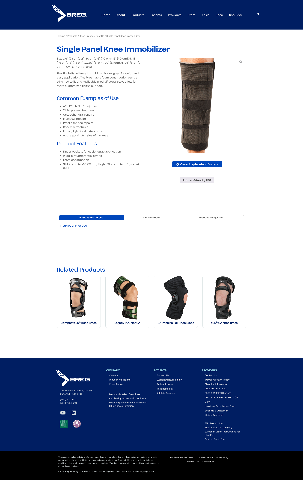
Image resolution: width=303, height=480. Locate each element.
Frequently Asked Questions (124, 394)
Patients (156, 15)
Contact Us (163, 375)
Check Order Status (215, 388)
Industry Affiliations (120, 379)
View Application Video (199, 164)
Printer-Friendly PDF (197, 180)
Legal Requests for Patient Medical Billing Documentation (128, 404)
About (120, 15)
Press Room (116, 384)
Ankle (205, 15)
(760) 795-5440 (68, 402)
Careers (113, 375)
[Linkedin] (73, 413)
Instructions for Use (73, 225)
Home (105, 15)
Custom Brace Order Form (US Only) (221, 399)
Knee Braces (87, 35)
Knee (219, 15)
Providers (174, 15)
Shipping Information (216, 384)
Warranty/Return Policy (169, 379)
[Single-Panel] (197, 105)
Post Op (100, 35)
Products (137, 15)
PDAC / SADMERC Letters (218, 392)
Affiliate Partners (166, 393)
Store (191, 15)
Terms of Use (193, 461)
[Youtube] (63, 413)
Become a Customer (216, 410)
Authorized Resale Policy (181, 457)
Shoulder (235, 15)
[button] (258, 14)
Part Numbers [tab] (151, 217)
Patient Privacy (165, 384)
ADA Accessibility (204, 457)
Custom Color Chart (215, 439)
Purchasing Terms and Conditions (127, 398)
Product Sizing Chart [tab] (211, 217)
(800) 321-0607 (68, 399)
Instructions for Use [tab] (91, 217)
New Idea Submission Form (220, 406)
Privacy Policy (222, 457)
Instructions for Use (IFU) (218, 427)
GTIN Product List (214, 423)
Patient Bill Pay (165, 388)
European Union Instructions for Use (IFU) (222, 433)
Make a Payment (214, 415)
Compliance (208, 461)
